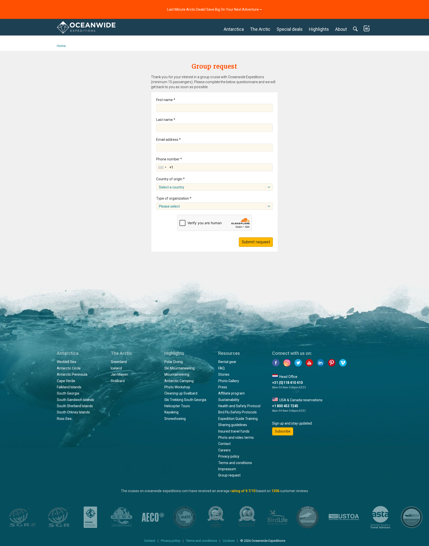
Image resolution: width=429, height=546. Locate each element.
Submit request (256, 241)
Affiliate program (231, 393)
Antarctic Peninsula (72, 374)
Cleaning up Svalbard (180, 393)
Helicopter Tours (177, 406)
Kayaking (171, 412)
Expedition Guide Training (238, 419)
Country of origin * (170, 179)
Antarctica (234, 29)
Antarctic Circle (69, 368)
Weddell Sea (66, 362)
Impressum (227, 469)
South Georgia (68, 393)
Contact (224, 444)
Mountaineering (176, 374)
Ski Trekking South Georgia (185, 400)
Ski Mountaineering (179, 368)
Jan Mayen (119, 374)
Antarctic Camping (179, 381)
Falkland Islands (69, 387)
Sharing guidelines (232, 425)
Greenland (119, 362)
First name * (165, 100)
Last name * (165, 120)
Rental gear (227, 362)
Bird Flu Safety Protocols (237, 412)
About (341, 29)
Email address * (168, 140)
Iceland (116, 368)
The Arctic (260, 29)
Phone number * (169, 159)
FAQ (221, 368)
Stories (223, 374)
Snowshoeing (175, 419)
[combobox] (162, 167)
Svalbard (118, 381)
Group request (229, 475)
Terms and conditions (235, 463)
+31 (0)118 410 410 (287, 383)
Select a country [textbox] (171, 187)
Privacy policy (228, 456)
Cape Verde (66, 381)
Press (222, 387)
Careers (224, 450)
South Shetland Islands (75, 406)
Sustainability (228, 400)
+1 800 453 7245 (285, 406)
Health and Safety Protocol (239, 406)
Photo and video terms (236, 437)
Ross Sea (64, 419)
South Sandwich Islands (75, 400)
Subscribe (282, 431)
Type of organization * (173, 198)
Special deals (290, 29)
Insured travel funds (234, 431)
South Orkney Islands (73, 412)
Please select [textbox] (169, 206)
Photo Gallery (228, 381)
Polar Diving (173, 362)
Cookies (229, 541)
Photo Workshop (177, 387)
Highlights (319, 29)
